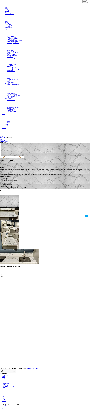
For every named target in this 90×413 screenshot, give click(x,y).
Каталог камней (5, 375)
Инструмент (4, 378)
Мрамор (3, 398)
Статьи (3, 381)
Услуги (3, 389)
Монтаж (3, 396)
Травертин (4, 402)
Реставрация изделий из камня (7, 394)
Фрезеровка (4, 393)
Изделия (3, 376)
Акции (3, 33)
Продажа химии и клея (6, 391)
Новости (4, 382)
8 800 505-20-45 (3, 137)
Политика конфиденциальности (22, 1)
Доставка (4, 384)
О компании (4, 380)
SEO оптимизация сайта (4, 412)
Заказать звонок (9, 137)
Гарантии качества (5, 383)
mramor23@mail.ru (5, 406)
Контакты (4, 134)
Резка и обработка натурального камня (9, 392)
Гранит (3, 399)
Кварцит (4, 401)
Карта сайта (4, 387)
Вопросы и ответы (5, 385)
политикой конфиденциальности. (32, 368)
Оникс (3, 400)
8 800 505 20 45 (5, 405)
